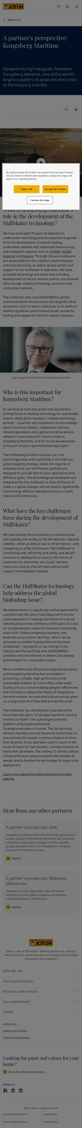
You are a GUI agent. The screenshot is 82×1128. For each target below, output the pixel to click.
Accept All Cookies (55, 189)
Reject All (26, 189)
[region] (41, 186)
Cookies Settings (39, 200)
